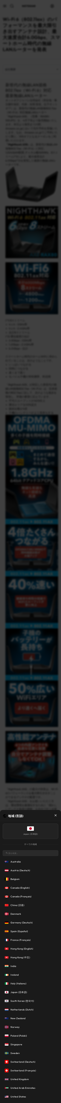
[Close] (55, 815)
